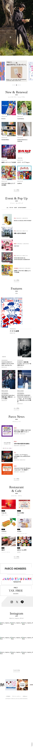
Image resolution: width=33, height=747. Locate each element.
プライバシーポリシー (16, 696)
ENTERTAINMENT (22, 207)
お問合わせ (25, 696)
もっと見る (16, 190)
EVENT (15, 207)
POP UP (11, 207)
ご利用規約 (8, 696)
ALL (7, 207)
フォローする (16, 670)
